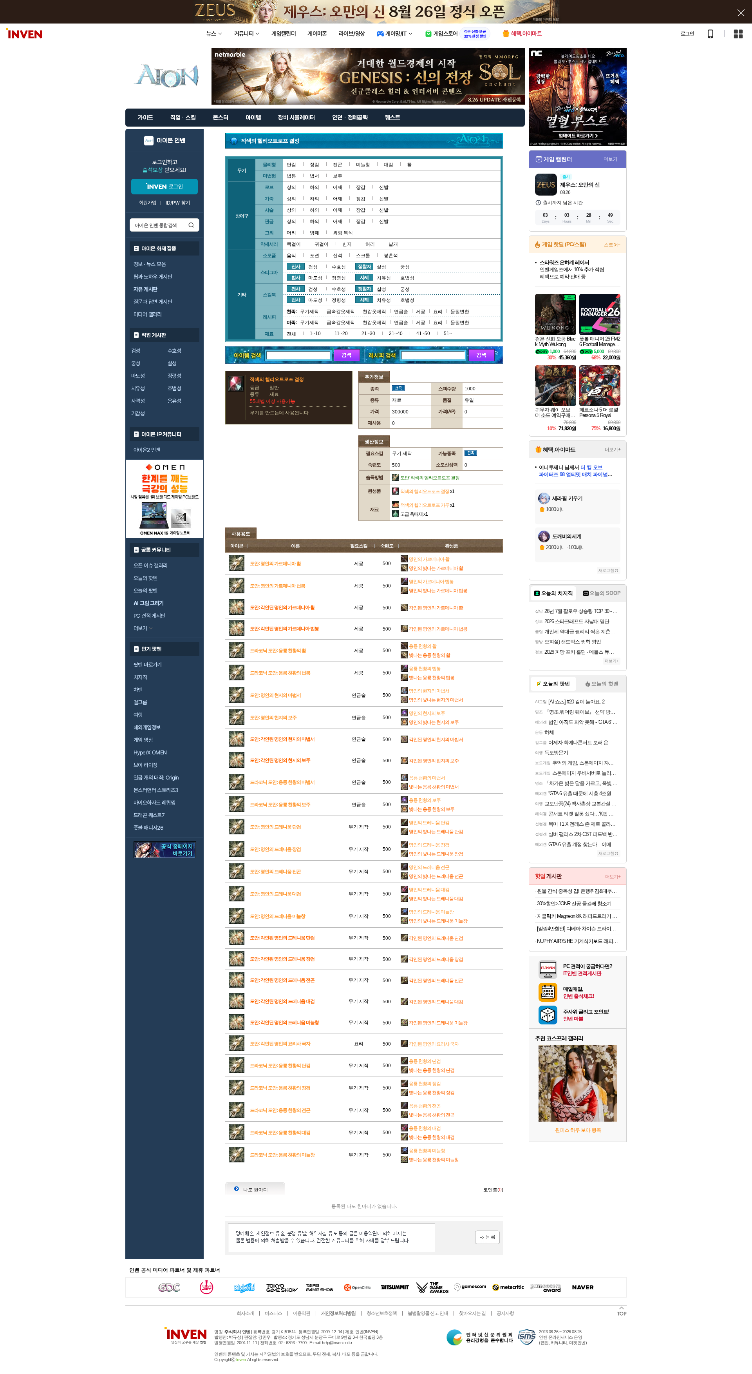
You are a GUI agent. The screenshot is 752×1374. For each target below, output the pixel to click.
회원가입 (147, 203)
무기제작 (309, 311)
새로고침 (606, 570)
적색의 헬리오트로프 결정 (427, 491)
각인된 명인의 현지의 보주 (434, 760)
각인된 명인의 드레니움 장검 (436, 959)
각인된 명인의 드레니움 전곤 (436, 980)
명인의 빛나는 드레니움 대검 (436, 898)
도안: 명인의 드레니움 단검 (275, 827)
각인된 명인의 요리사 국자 (434, 1044)
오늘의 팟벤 (145, 590)
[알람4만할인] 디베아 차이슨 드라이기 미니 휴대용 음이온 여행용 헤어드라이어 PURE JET (578, 929)
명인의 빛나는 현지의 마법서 (436, 700)
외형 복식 (343, 233)
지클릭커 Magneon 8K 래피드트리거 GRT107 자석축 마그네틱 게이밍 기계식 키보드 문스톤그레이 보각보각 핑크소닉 (578, 916)
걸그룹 (140, 702)
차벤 (138, 690)
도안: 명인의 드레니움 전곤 (275, 871)
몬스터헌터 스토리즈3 (156, 790)
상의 (291, 187)
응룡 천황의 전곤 (425, 1106)
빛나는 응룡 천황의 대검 (431, 1137)
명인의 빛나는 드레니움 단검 (436, 831)
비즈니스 (273, 1313)
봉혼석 (391, 255)
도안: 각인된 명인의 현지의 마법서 (282, 739)
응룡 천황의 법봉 (425, 668)
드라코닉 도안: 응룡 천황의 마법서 (282, 782)
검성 (135, 351)
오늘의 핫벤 (145, 578)
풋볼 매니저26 (148, 828)
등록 (487, 1237)
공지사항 (505, 1313)
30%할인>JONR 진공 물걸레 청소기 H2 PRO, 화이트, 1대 (578, 903)
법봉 (291, 176)
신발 (384, 187)
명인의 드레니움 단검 (429, 822)
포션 (314, 255)
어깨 (337, 187)
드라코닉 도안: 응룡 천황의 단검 (280, 1065)
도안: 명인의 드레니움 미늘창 (277, 916)
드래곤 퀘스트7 (149, 815)
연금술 (401, 311)
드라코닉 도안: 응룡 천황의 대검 (280, 1132)
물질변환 (459, 311)
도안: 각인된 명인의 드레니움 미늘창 (284, 1022)
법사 (295, 277)
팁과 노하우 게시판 (153, 277)
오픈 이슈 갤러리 (151, 565)
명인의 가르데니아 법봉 (431, 581)
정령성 (174, 376)
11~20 (341, 333)
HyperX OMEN (150, 752)
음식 (291, 255)
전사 (295, 266)
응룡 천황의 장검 (425, 1083)
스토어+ (612, 245)
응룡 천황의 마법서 (427, 778)
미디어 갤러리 (148, 314)
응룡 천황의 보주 (425, 800)
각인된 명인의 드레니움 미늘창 (438, 1023)
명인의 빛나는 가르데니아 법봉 (438, 590)
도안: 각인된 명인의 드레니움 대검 (282, 1001)
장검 (314, 164)
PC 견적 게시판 (149, 616)
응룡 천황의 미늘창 (427, 1150)
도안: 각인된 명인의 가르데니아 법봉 (284, 628)
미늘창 (363, 164)
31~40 (396, 333)
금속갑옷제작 (341, 311)
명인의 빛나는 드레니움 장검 (436, 854)
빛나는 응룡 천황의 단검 (431, 1070)
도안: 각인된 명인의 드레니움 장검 (282, 959)
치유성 (138, 388)
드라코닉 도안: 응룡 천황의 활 (278, 650)
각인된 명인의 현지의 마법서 (436, 739)
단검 (291, 164)
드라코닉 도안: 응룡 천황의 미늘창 (282, 1155)
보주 (337, 176)
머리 (291, 233)
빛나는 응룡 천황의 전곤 (431, 1115)
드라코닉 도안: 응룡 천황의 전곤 (280, 1110)
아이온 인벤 (171, 140)
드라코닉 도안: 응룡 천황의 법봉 (280, 673)
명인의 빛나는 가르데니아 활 (436, 568)
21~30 (368, 333)
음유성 (174, 401)
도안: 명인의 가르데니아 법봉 (277, 586)
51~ (448, 333)
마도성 (138, 376)
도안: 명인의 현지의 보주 (273, 717)
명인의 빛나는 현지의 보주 (434, 722)
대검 (388, 164)
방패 (314, 233)
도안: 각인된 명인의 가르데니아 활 (282, 607)
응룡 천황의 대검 (425, 1128)
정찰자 (364, 266)
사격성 (138, 401)
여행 (138, 715)
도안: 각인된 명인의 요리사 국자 (280, 1043)
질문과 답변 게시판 (153, 302)
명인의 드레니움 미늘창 (431, 912)
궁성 (135, 363)
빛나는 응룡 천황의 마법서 (434, 787)
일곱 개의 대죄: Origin (156, 777)
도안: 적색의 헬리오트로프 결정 (429, 477)
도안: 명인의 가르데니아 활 (275, 563)
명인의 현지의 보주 (427, 713)
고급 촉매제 (414, 514)
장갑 (360, 187)
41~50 (423, 333)
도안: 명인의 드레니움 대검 (275, 894)
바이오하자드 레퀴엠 (154, 802)
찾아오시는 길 (472, 1313)
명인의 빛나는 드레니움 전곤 (436, 876)
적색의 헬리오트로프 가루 (427, 505)
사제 (364, 277)
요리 (438, 311)
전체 (291, 334)
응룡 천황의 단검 (425, 1061)
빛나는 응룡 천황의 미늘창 (434, 1159)
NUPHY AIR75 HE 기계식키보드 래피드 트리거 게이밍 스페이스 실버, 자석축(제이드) (578, 941)
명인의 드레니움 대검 (429, 889)
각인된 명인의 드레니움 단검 (436, 938)
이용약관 (301, 1313)
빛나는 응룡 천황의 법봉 (431, 677)
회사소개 (245, 1313)
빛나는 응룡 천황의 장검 (431, 1092)
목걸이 (294, 244)
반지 (347, 244)
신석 (337, 255)
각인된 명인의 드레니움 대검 (436, 1001)
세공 (420, 311)
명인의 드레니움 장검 (429, 845)
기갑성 (138, 413)
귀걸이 (322, 244)
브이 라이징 (145, 765)
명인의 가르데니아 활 (429, 559)
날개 (393, 244)
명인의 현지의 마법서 (429, 691)
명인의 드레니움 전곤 (429, 867)
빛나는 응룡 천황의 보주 (431, 809)
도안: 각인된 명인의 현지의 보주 (280, 760)
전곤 (337, 164)
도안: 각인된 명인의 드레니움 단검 (282, 938)
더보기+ (612, 159)
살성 (172, 363)
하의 (314, 187)
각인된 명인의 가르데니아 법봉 (438, 629)
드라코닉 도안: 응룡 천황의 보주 (280, 804)
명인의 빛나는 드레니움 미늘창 (438, 921)
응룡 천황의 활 (422, 646)
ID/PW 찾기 (178, 203)
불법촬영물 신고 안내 (428, 1313)
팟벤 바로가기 (148, 665)
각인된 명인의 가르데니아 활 (436, 608)
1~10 (315, 333)
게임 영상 (143, 740)
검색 (191, 225)
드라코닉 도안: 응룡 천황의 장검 (280, 1088)
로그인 (687, 34)
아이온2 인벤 (147, 450)
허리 (370, 244)
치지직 (140, 677)
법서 (314, 176)
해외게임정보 (147, 727)
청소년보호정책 (382, 1313)
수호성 (174, 351)
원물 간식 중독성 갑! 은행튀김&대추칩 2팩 (578, 891)
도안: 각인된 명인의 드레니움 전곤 (282, 980)
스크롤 (363, 255)
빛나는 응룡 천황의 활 (429, 655)
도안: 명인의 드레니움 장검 (275, 849)
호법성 (174, 388)
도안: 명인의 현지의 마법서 (275, 695)
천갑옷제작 (374, 311)
